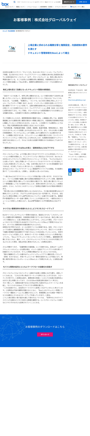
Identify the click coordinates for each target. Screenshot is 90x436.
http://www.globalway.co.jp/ (77, 100)
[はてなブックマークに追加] (78, 170)
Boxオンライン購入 (78, 7)
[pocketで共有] (82, 170)
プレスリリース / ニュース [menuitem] (27, 2)
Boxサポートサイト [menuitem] (39, 2)
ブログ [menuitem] (18, 2)
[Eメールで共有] (70, 174)
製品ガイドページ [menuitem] (49, 2)
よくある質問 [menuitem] (57, 2)
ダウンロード (45, 334)
